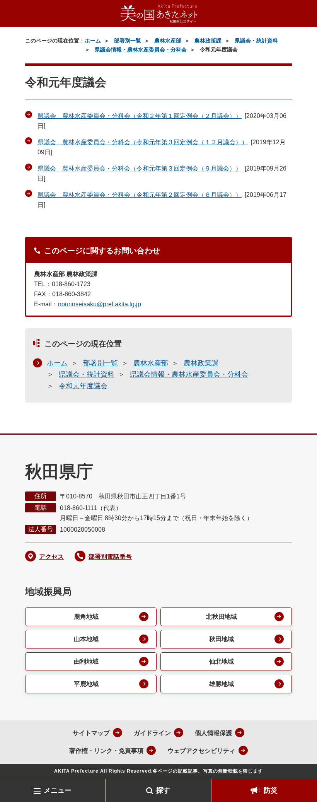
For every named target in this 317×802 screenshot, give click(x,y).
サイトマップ (91, 733)
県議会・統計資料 (256, 41)
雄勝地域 (221, 684)
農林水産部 (167, 41)
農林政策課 (208, 41)
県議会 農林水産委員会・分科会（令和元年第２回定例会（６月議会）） (139, 194)
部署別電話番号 (110, 556)
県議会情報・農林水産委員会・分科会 (141, 49)
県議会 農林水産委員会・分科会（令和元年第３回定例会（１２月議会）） (142, 142)
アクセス (51, 556)
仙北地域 (221, 661)
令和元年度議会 (83, 386)
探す (163, 790)
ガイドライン (152, 733)
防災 (271, 790)
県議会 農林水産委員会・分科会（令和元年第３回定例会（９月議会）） (139, 168)
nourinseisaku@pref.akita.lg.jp (99, 304)
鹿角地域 (86, 616)
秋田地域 (221, 639)
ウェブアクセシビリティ (201, 750)
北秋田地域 (221, 616)
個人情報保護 (213, 733)
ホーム (93, 41)
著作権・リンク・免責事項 (106, 750)
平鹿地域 (86, 684)
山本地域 (86, 639)
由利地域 (86, 661)
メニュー (58, 790)
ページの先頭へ (299, 766)
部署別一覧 (127, 41)
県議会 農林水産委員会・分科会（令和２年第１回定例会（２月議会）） (139, 116)
